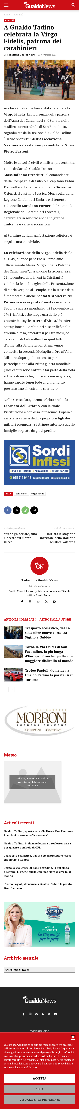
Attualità (18, 14)
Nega (39, 1089)
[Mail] (39, 601)
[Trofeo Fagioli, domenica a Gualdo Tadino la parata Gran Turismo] (13, 674)
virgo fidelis (37, 493)
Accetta (39, 1078)
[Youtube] (56, 601)
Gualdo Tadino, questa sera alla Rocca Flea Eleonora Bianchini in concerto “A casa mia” (38, 833)
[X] (16, 510)
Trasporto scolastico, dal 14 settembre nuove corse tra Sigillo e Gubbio (47, 632)
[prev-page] (6, 689)
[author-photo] (39, 575)
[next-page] (12, 689)
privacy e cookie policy (33, 1056)
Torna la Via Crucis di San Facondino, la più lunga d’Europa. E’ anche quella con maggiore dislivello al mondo (49, 654)
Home (7, 14)
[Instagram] (31, 601)
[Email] (34, 510)
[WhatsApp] (25, 510)
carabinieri (21, 493)
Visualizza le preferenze (39, 1099)
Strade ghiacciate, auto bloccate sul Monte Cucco (20, 538)
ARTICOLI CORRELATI (19, 619)
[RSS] (43, 1013)
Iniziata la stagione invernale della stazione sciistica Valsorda (57, 538)
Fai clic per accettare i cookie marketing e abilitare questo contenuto (32, 782)
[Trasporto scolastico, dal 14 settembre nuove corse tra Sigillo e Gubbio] (13, 632)
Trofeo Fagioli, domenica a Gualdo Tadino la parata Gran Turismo (49, 675)
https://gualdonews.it (39, 585)
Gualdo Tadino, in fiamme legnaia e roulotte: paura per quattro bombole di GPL (37, 845)
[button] (73, 1037)
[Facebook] (8, 510)
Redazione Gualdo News (21, 54)
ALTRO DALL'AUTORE (55, 619)
